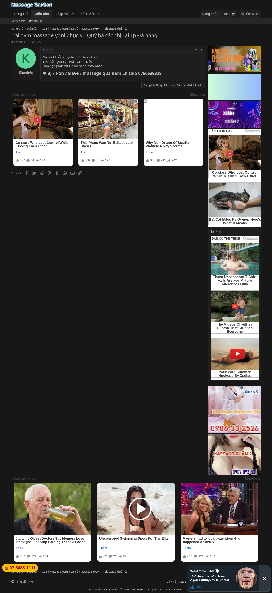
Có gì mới (62, 13)
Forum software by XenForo (120, 589)
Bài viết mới (18, 21)
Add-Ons (158, 589)
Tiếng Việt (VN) (24, 581)
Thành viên (87, 13)
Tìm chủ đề (35, 21)
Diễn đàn (42, 13)
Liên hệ (171, 581)
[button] (73, 14)
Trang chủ (21, 13)
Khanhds (19, 42)
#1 (202, 50)
